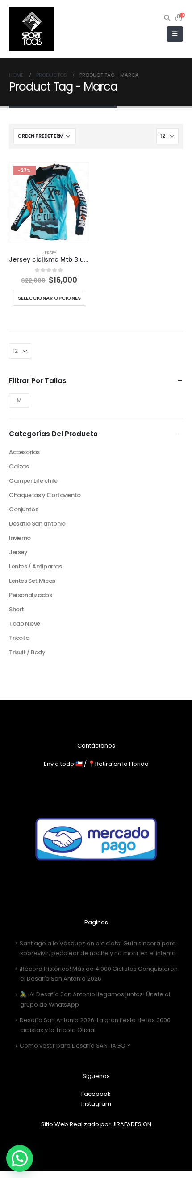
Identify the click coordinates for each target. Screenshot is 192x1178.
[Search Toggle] (167, 18)
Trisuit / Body (27, 652)
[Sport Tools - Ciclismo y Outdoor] (31, 29)
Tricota (19, 638)
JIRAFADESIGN (131, 1124)
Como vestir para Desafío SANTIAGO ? (75, 1045)
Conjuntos (23, 509)
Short (16, 609)
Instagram (96, 1103)
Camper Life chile (33, 480)
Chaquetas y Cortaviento (45, 495)
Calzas (19, 466)
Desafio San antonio (37, 523)
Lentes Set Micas (32, 580)
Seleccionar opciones (49, 297)
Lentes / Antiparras (35, 566)
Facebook (96, 1094)
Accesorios (24, 452)
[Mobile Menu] (175, 34)
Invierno (20, 538)
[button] (19, 1158)
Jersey (49, 252)
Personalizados (30, 595)
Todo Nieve (24, 623)
